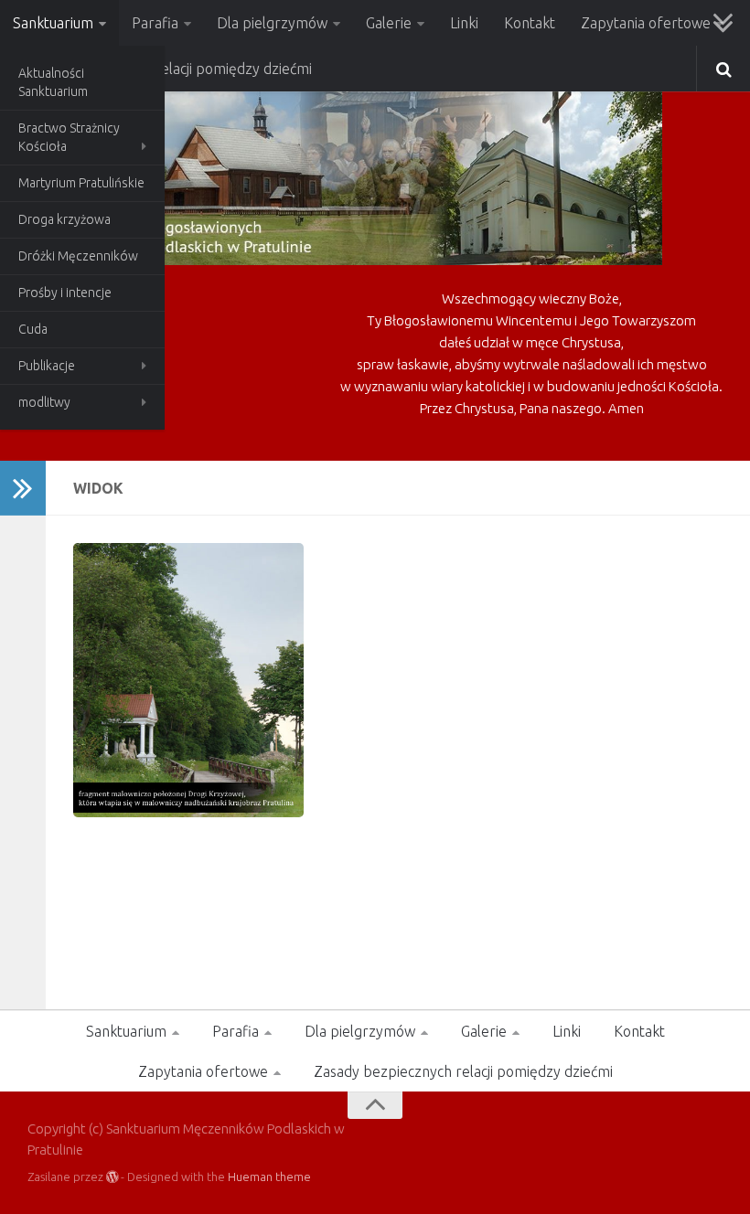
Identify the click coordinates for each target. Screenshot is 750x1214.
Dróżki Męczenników (78, 256)
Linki (464, 23)
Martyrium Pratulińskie (81, 183)
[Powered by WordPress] (112, 1177)
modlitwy (44, 402)
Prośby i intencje (65, 292)
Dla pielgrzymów (272, 23)
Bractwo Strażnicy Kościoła (69, 137)
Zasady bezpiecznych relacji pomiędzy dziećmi (463, 1071)
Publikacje (46, 365)
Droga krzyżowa (64, 219)
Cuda (33, 329)
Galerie (389, 23)
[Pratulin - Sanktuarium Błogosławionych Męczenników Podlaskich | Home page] (344, 173)
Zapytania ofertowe (646, 23)
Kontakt (529, 23)
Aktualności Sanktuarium (53, 82)
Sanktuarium (53, 23)
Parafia (155, 23)
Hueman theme (269, 1176)
